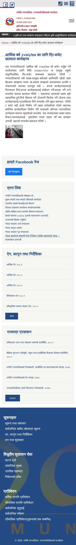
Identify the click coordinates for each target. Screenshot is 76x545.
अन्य (12, 316)
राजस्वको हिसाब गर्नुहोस (15, 219)
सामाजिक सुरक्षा (13, 465)
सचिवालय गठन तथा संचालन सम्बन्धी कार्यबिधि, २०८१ (30, 342)
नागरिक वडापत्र (14, 471)
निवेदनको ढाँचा (13, 477)
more (13, 398)
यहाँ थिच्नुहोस (14, 171)
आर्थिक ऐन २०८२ (14, 275)
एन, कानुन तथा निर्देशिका (18, 434)
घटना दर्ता (10, 460)
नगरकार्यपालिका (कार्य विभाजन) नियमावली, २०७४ (28, 388)
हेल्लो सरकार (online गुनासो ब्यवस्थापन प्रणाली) (26, 215)
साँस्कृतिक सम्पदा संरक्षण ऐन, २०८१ (22, 306)
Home (5, 42)
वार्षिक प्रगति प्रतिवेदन (17, 497)
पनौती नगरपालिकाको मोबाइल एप (19, 195)
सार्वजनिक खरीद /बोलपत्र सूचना (22, 429)
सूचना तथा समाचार (15, 423)
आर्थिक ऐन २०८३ (14, 264)
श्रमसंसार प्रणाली (13, 239)
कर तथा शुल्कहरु (14, 440)
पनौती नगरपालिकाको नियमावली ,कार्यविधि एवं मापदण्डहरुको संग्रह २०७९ (38, 367)
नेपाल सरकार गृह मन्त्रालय (17, 231)
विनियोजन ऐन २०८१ (16, 295)
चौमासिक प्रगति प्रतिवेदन (19, 502)
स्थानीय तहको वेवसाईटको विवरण (19, 203)
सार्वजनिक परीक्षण (14, 513)
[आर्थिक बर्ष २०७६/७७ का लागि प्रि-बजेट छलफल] (14, 131)
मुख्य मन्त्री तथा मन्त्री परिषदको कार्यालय (23, 199)
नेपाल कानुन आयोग (13, 228)
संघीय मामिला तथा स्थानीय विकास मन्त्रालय (24, 211)
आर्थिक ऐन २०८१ (14, 285)
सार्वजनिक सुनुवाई (14, 508)
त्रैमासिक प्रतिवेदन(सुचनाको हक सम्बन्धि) (28, 519)
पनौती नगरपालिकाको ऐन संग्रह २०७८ (23, 377)
